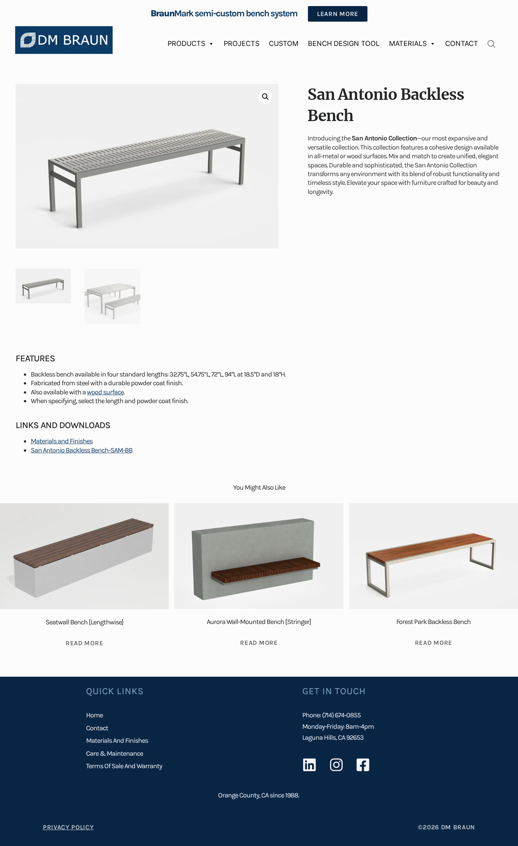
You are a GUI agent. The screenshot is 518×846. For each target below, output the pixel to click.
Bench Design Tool (344, 43)
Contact (461, 43)
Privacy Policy (68, 827)
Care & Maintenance (114, 753)
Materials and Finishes (62, 441)
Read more (84, 643)
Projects (241, 43)
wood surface (105, 392)
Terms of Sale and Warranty (124, 766)
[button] (265, 97)
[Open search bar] (491, 43)
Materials (408, 43)
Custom (283, 43)
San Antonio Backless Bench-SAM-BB (81, 450)
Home (94, 715)
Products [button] (186, 43)
